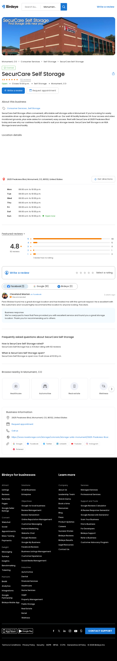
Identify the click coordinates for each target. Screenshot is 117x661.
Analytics (6, 586)
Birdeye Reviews (66, 535)
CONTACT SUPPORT (100, 630)
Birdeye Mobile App (11, 602)
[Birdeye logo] (10, 7)
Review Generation (30, 515)
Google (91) (43, 286)
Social (4, 526)
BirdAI (4, 581)
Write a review (105, 7)
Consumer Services (30, 61)
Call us (15, 430)
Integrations (8, 590)
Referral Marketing (29, 528)
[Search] (64, 7)
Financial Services (29, 581)
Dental (24, 576)
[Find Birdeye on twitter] (59, 631)
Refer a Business (88, 537)
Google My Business (30, 542)
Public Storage (28, 604)
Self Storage (50, 61)
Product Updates (66, 522)
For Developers (88, 528)
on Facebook (35, 294)
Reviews (5, 494)
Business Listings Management (36, 551)
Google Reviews (28, 537)
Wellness (25, 617)
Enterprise (26, 494)
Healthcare (26, 585)
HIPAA (55, 645)
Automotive (27, 572)
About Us (62, 489)
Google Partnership (7, 596)
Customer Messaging (31, 524)
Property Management (32, 599)
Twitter (49, 444)
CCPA (62, 645)
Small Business (28, 489)
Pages (5, 503)
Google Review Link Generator (95, 515)
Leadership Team (66, 494)
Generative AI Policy (76, 645)
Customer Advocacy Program (94, 542)
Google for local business (33, 505)
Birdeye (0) (67, 286)
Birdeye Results (65, 540)
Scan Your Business (90, 519)
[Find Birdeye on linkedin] (64, 631)
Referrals (6, 499)
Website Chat (28, 533)
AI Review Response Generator (95, 510)
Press (61, 517)
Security (40, 645)
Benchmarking (8, 565)
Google (19, 444)
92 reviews (25, 79)
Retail (24, 613)
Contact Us (63, 549)
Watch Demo (64, 499)
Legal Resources (66, 544)
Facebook (34, 444)
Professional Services (91, 494)
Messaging (7, 551)
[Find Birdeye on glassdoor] (81, 631)
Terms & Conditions (11, 645)
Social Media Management (33, 560)
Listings (5, 489)
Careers (62, 526)
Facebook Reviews (30, 547)
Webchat (6, 522)
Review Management (31, 510)
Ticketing (6, 570)
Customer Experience (31, 556)
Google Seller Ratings (8, 509)
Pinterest (19, 449)
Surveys (5, 556)
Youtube (77, 444)
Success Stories (65, 531)
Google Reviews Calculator (93, 505)
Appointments (9, 531)
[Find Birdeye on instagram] (70, 631)
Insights (5, 561)
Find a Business (88, 524)
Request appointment (44, 90)
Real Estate (26, 608)
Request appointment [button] (22, 424)
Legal (23, 595)
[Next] (111, 389)
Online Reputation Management (36, 519)
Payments (7, 540)
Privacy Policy (29, 645)
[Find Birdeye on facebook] (53, 631)
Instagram (93, 444)
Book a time (64, 503)
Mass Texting (8, 536)
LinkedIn (63, 444)
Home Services (28, 590)
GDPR (48, 645)
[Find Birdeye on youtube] (75, 631)
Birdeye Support (88, 533)
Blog (60, 512)
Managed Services (89, 489)
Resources (63, 508)
